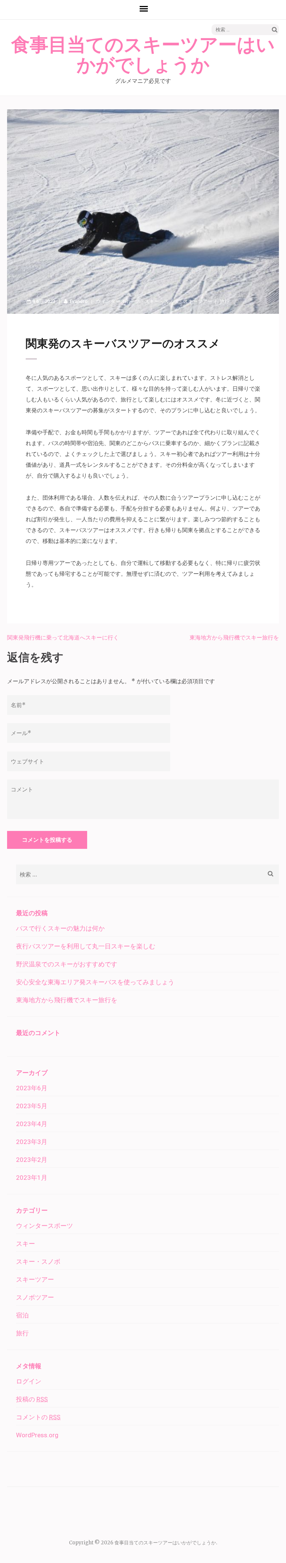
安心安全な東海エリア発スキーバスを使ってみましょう (95, 982)
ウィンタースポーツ (118, 301)
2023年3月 (31, 1141)
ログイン (28, 1381)
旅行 (224, 301)
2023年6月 (31, 1088)
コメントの (38, 1417)
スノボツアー (35, 1297)
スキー (25, 1243)
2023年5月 (31, 1106)
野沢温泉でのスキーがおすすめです (66, 964)
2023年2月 (31, 1159)
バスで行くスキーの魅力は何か (60, 928)
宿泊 (22, 1315)
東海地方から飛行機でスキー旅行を (234, 637)
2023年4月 (31, 1124)
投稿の (32, 1399)
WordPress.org (37, 1435)
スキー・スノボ (161, 301)
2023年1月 (31, 1177)
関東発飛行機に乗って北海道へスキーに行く (63, 637)
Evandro (79, 301)
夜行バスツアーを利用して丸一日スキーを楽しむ (85, 946)
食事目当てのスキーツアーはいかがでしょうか (143, 55)
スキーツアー (197, 301)
